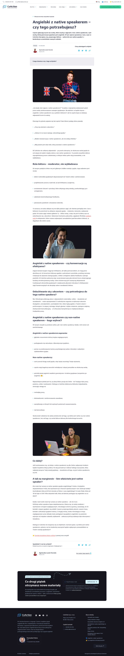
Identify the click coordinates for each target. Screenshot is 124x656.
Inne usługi (62, 7)
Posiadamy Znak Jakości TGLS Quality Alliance (95, 634)
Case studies (83, 7)
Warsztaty (53, 7)
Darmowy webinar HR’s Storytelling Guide (97, 628)
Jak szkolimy (72, 7)
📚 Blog (98, 2)
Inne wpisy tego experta (83, 553)
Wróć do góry (99, 646)
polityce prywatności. (76, 590)
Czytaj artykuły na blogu (94, 619)
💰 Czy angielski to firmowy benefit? (95, 640)
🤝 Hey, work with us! (115, 2)
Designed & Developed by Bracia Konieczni (95, 653)
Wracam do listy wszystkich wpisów (44, 16)
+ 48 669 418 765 (9, 2)
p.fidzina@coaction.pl (22, 2)
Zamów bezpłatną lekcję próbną (45, 535)
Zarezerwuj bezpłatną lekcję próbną (110, 7)
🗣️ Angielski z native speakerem (94, 638)
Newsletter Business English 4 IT (96, 621)
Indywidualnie (42, 7)
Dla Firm (32, 7)
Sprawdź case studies (93, 617)
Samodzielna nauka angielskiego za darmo (97, 624)
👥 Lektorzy (105, 2)
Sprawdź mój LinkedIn (33, 641)
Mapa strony (91, 631)
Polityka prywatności (34, 653)
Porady (35, 45)
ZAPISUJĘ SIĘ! (91, 582)
